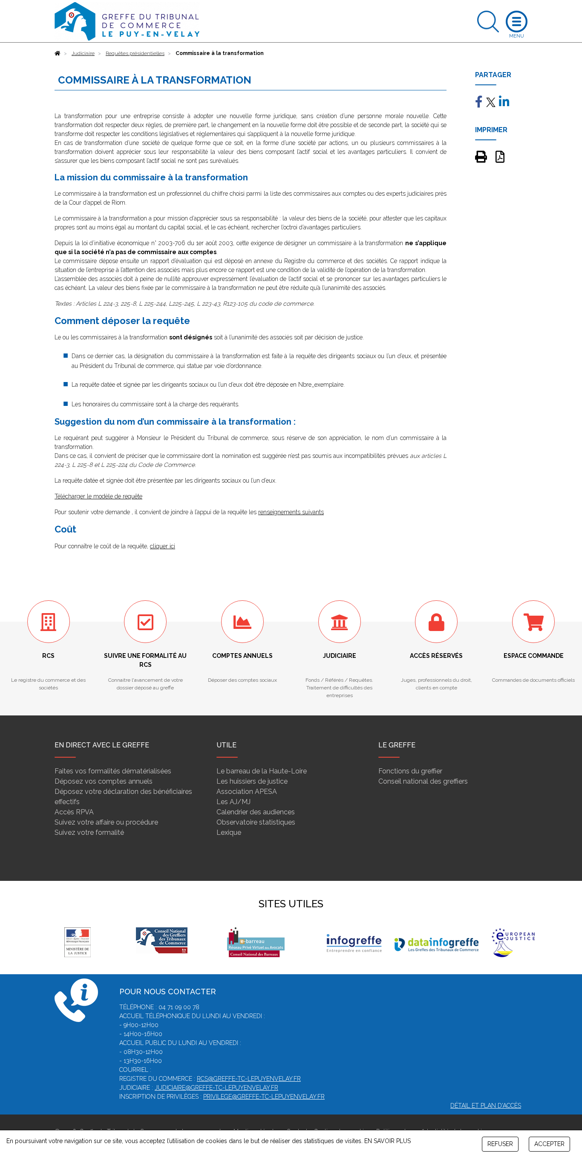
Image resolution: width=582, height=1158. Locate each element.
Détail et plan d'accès (485, 1105)
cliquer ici (162, 546)
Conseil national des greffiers (423, 781)
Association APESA (246, 791)
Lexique (228, 832)
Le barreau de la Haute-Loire (261, 771)
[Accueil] (58, 53)
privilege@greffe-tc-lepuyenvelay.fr (264, 1096)
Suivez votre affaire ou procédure (106, 822)
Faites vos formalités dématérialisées (113, 771)
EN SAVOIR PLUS (387, 1141)
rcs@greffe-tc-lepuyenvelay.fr (249, 1078)
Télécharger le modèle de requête (98, 496)
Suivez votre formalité (89, 832)
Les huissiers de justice (252, 781)
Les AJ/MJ (233, 802)
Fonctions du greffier (410, 771)
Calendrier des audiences (255, 812)
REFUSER (500, 1144)
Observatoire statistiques (255, 822)
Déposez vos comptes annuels (104, 781)
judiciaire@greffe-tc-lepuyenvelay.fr (216, 1087)
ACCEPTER (549, 1144)
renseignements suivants (291, 512)
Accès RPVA (74, 812)
